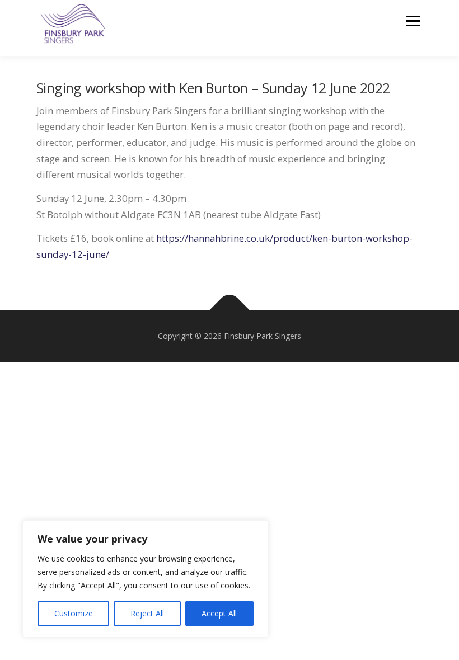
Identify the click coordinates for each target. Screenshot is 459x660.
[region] (145, 579)
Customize (73, 613)
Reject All (147, 613)
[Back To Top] (230, 310)
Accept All (219, 613)
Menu (413, 21)
